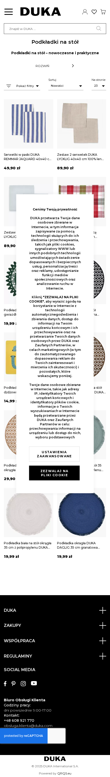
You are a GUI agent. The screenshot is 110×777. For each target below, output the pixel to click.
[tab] (55, 695)
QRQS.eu (64, 773)
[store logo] (41, 11)
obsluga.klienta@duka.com (28, 725)
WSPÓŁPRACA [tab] (19, 640)
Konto (85, 12)
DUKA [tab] (10, 610)
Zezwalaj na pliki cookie (54, 473)
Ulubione (94, 12)
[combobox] (55, 28)
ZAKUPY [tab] (12, 625)
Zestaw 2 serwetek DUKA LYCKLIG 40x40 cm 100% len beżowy (79, 159)
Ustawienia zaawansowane (54, 454)
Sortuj (52, 80)
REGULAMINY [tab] (18, 656)
